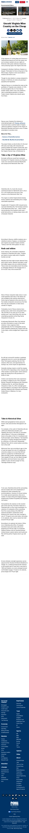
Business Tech (20, 719)
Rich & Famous (5, 771)
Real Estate (20, 701)
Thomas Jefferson (20, 123)
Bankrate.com (12, 37)
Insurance (3, 714)
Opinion (19, 751)
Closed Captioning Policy (14, 816)
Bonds (3, 748)
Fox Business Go (20, 787)
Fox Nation (19, 785)
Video (18, 754)
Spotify (13, 798)
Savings (3, 712)
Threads (14, 30)
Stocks (3, 739)
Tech (18, 711)
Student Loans (5, 707)
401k (2, 716)
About (18, 758)
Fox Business (6, 1)
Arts (2, 781)
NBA (17, 735)
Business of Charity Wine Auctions (11, 137)
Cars (2, 775)
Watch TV (22, 2)
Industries (3, 754)
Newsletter (25, 795)
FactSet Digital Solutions (16, 821)
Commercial (19, 705)
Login (17, 2)
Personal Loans (5, 710)
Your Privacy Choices (16, 811)
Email (20, 30)
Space (18, 727)
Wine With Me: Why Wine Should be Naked (13, 139)
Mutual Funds (4, 760)
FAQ (17, 768)
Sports (18, 731)
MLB (17, 737)
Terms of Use (19, 764)
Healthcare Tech (20, 721)
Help (14, 814)
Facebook (8, 30)
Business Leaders (5, 752)
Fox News (18, 783)
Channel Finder (20, 760)
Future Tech (19, 723)
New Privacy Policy (14, 809)
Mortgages (4, 705)
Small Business (5, 732)
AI (16, 725)
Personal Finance (4, 701)
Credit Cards (4, 708)
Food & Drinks (4, 779)
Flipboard (16, 795)
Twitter (11, 30)
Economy (4, 724)
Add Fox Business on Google (15, 33)
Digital (18, 713)
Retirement (4, 718)
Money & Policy (5, 730)
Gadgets (18, 717)
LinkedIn (19, 795)
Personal (18, 703)
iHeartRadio (16, 798)
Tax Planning (4, 720)
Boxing (18, 741)
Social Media (19, 715)
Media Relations (20, 770)
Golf (17, 745)
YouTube (13, 795)
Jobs (17, 762)
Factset (19, 820)
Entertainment (5, 770)
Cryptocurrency (5, 742)
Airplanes (3, 777)
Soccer (18, 743)
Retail (2, 756)
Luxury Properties (20, 707)
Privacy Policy (19, 766)
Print (17, 30)
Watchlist (4, 763)
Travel (2, 773)
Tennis (18, 747)
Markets (4, 736)
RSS (22, 795)
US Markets (4, 740)
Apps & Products (20, 789)
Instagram (9, 795)
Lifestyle (4, 767)
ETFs (2, 750)
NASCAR (18, 739)
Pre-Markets (4, 758)
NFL (17, 733)
